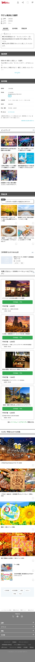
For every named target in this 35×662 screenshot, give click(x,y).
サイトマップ (7, 642)
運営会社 (32, 647)
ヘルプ (29, 644)
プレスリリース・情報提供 (15, 647)
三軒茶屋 (7, 590)
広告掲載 (25, 647)
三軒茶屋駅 (15, 590)
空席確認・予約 (17, 302)
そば (20, 593)
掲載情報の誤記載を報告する (27, 120)
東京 (22, 590)
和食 (15, 593)
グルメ (27, 590)
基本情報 (4, 81)
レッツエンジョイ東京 (6, 610)
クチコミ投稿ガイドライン (20, 644)
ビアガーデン (23, 422)
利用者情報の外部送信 (7, 644)
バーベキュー (14, 422)
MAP (10, 96)
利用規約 (14, 642)
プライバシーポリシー (23, 642)
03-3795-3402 (11, 112)
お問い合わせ (4, 647)
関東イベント (23, 610)
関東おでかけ (16, 610)
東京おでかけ (31, 610)
